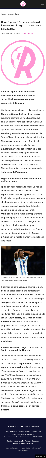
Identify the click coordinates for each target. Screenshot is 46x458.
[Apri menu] (42, 4)
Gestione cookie (40, 456)
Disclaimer (35, 426)
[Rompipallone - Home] (23, 4)
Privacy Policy (23, 426)
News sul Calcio (13, 14)
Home (3, 14)
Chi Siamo (10, 426)
